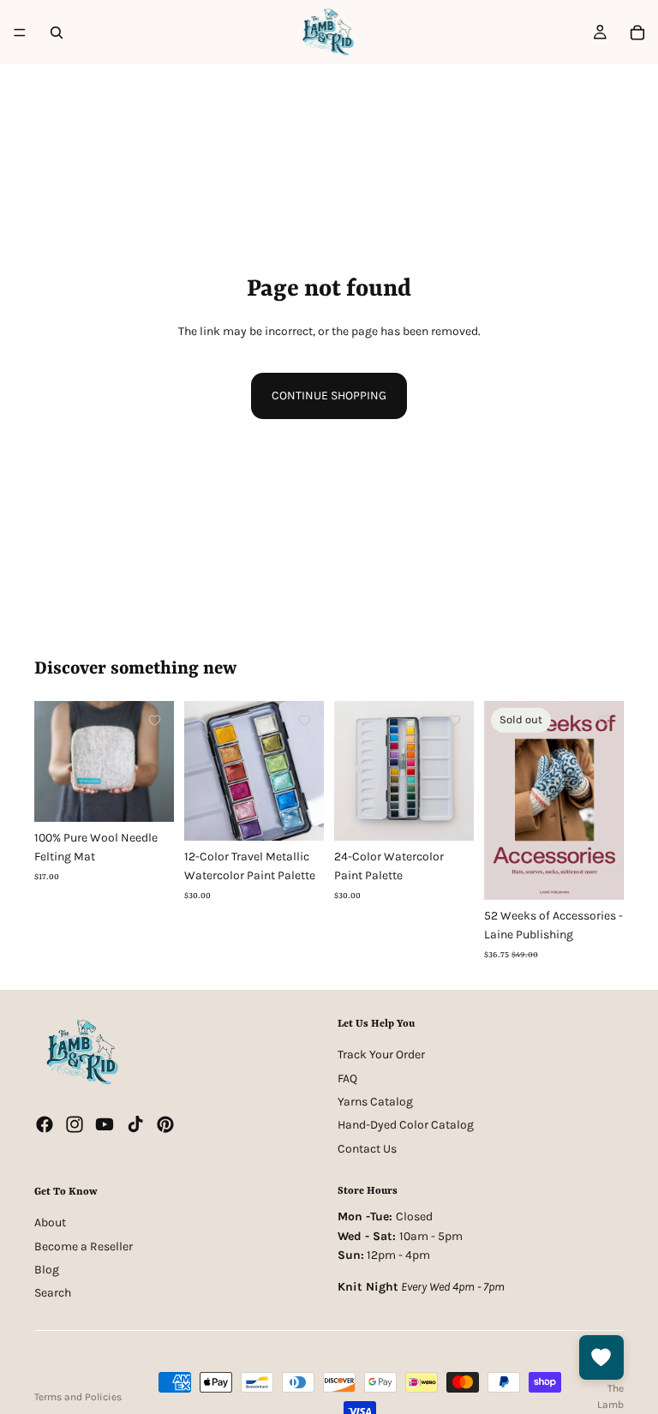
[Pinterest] (165, 1124)
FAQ (347, 1077)
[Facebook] (44, 1124)
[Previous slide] (53, 761)
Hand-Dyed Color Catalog (406, 1124)
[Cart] (637, 32)
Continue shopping (329, 395)
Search (52, 1292)
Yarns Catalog (375, 1101)
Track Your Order (381, 1054)
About (50, 1222)
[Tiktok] (135, 1124)
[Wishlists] (601, 1357)
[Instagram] (74, 1124)
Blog (46, 1269)
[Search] (56, 32)
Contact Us (367, 1148)
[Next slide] (155, 761)
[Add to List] (154, 720)
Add (312, 813)
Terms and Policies (78, 1397)
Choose (162, 795)
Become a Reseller (83, 1246)
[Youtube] (104, 1124)
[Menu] (19, 32)
